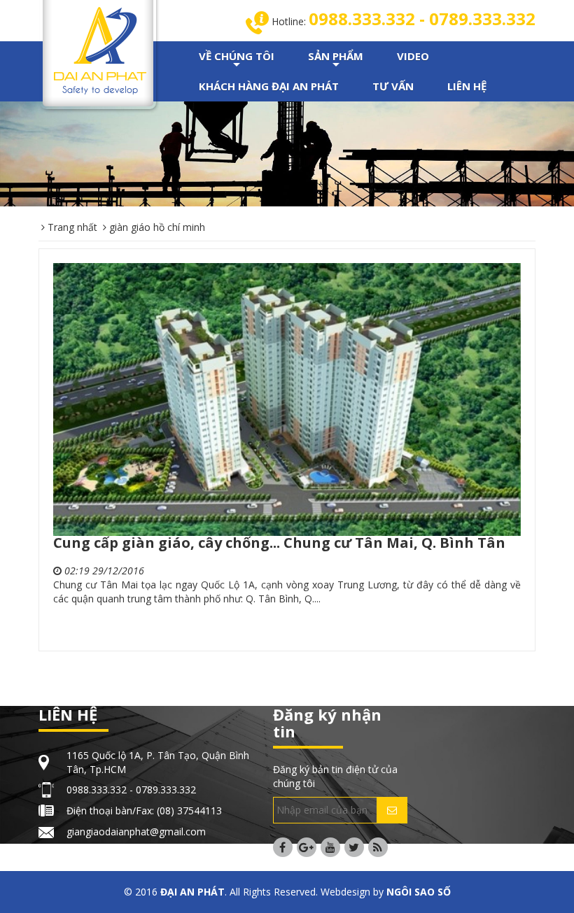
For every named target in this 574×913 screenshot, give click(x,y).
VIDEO (413, 56)
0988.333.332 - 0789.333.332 (422, 18)
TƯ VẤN (393, 86)
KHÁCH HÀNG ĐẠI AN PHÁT (269, 86)
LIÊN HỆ (466, 86)
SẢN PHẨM (335, 60)
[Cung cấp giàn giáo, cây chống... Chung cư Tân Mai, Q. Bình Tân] (287, 399)
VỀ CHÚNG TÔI (236, 60)
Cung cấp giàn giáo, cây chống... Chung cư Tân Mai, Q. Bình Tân (279, 542)
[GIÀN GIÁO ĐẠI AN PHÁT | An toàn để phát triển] (100, 49)
